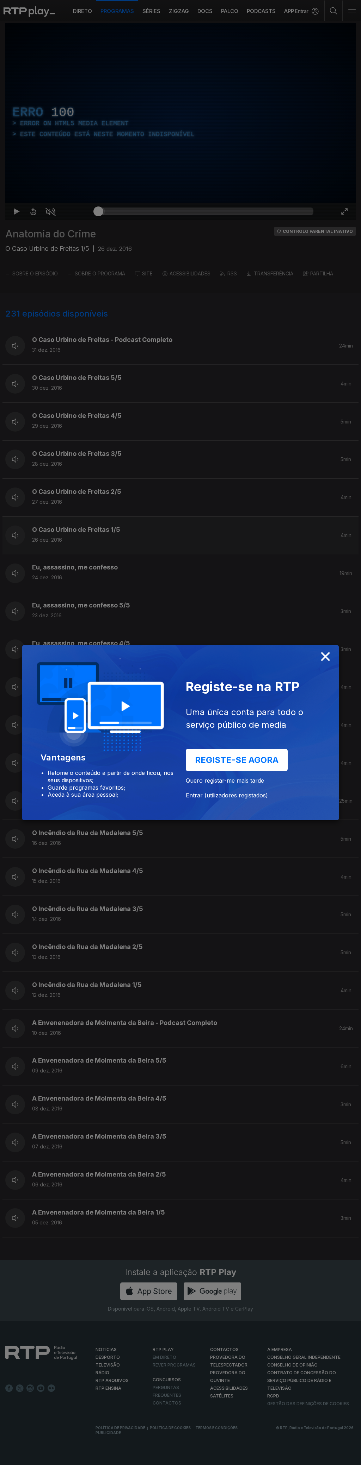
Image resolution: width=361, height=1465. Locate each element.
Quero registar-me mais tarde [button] (225, 780)
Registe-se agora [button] (237, 760)
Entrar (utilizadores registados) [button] (227, 795)
